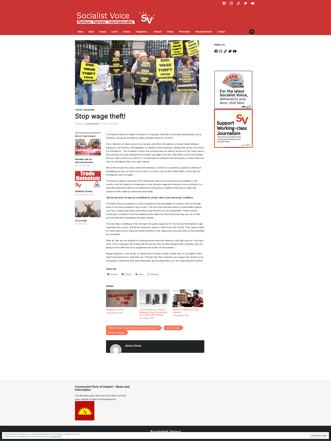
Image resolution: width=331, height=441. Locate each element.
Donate (102, 31)
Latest (114, 31)
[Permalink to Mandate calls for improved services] (88, 148)
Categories (141, 31)
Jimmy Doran (92, 123)
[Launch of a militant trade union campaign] (188, 298)
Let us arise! (81, 220)
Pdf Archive (184, 31)
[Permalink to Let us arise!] (88, 209)
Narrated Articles (203, 31)
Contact (221, 31)
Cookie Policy (56, 436)
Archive (126, 31)
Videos (170, 31)
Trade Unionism (84, 110)
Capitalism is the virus (115, 310)
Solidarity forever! (84, 191)
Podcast (158, 31)
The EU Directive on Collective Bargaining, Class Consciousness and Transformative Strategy (153, 312)
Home (80, 31)
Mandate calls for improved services (84, 160)
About (91, 31)
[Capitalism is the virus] (121, 298)
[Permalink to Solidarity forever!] (88, 180)
